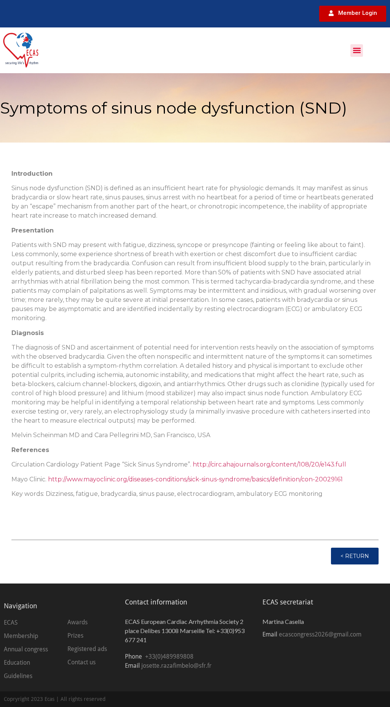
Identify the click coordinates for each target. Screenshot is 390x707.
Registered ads (87, 648)
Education (17, 662)
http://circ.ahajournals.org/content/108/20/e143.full (269, 464)
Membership (21, 636)
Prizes (75, 635)
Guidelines (18, 676)
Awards (77, 622)
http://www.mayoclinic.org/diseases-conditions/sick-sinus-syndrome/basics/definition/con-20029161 (195, 479)
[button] (356, 50)
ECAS (11, 622)
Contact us (81, 662)
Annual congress (26, 649)
